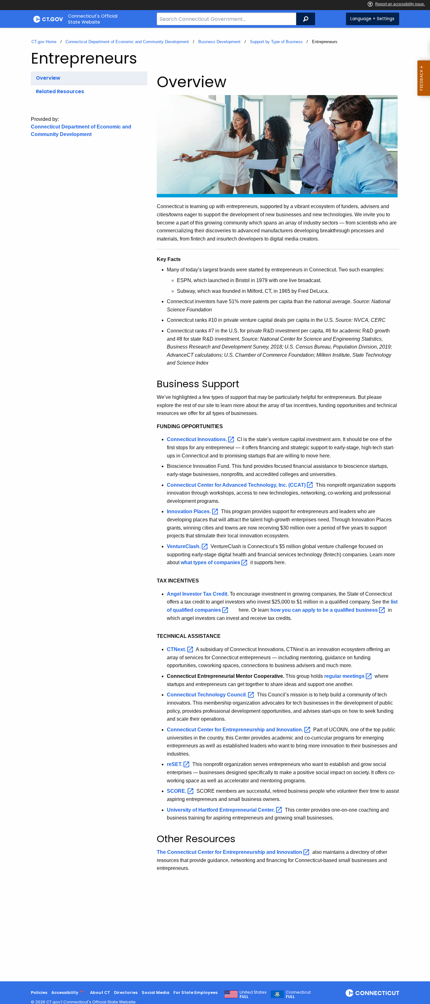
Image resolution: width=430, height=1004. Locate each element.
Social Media (155, 992)
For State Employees (195, 992)
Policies (39, 992)
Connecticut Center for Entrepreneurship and (235, 729)
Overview (48, 78)
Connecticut (197, 439)
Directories (126, 992)
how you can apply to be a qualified (324, 610)
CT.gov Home (43, 41)
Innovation (189, 511)
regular (345, 676)
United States (253, 994)
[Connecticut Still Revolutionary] (372, 993)
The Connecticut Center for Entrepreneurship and (230, 852)
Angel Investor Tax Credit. (198, 594)
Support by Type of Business (276, 41)
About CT (100, 992)
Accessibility (64, 992)
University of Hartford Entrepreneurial (221, 810)
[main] (215, 504)
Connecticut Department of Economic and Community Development (127, 41)
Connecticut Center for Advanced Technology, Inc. (237, 485)
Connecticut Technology (207, 694)
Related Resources (60, 91)
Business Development (219, 41)
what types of (211, 562)
